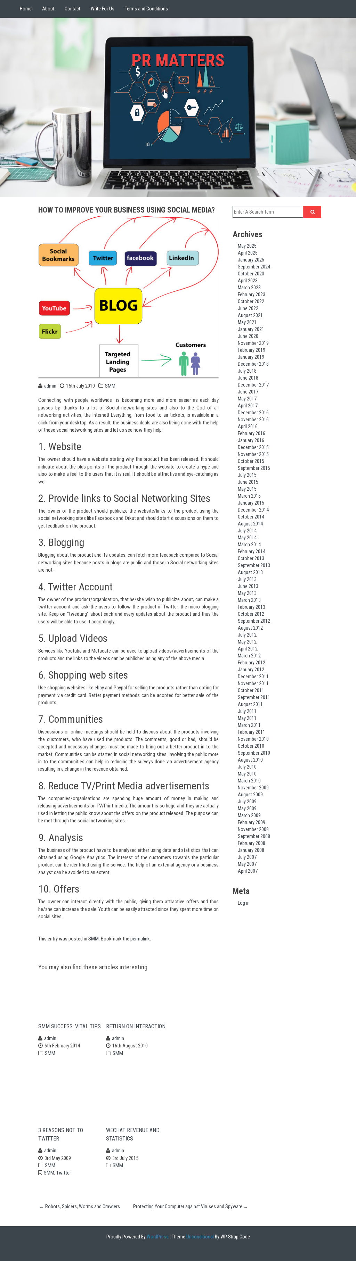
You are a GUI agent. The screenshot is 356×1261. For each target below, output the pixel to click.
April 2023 (248, 280)
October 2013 (251, 558)
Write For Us (102, 8)
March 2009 (249, 815)
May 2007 (247, 864)
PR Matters (178, 60)
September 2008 (254, 836)
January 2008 (251, 850)
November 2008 (253, 829)
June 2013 (248, 586)
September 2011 (254, 697)
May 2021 (247, 322)
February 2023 (251, 294)
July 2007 (247, 857)
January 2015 (251, 503)
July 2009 (247, 801)
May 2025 (247, 246)
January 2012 (251, 669)
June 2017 (248, 392)
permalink (140, 939)
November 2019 (253, 343)
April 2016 (248, 426)
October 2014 (251, 517)
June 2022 (248, 308)
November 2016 (253, 419)
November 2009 (253, 787)
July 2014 (247, 530)
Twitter (63, 1173)
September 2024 (254, 266)
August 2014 (250, 523)
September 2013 (254, 565)
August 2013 (250, 572)
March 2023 (249, 287)
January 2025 (251, 260)
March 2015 (249, 496)
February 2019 (251, 350)
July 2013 (247, 579)
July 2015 (247, 475)
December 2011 (253, 676)
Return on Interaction (135, 1026)
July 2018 (247, 371)
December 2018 (253, 364)
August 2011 (250, 704)
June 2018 (248, 378)
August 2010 (250, 760)
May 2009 (247, 808)
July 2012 (247, 635)
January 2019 (251, 357)
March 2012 (249, 655)
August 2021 (250, 315)
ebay (99, 688)
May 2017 (247, 398)
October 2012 (251, 614)
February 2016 (251, 433)
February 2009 (251, 822)
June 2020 (248, 336)
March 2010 (249, 780)
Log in (244, 903)
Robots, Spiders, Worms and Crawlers (79, 1206)
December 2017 (253, 385)
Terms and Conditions (146, 8)
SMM (110, 386)
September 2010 (254, 753)
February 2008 (251, 843)
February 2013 (251, 607)
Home (26, 8)
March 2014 (249, 544)
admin (50, 386)
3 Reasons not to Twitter (60, 1134)
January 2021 (251, 329)
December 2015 (253, 447)
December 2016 (253, 412)
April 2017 (248, 405)
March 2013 (249, 600)
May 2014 (247, 537)
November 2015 (253, 454)
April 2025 (248, 253)
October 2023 (251, 273)
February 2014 (251, 551)
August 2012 (250, 628)
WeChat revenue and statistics (133, 1134)
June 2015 (248, 482)
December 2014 (253, 510)
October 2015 (251, 461)
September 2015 (254, 468)
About (48, 8)
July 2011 (247, 711)
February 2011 (251, 732)
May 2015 (247, 489)
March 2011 (249, 725)
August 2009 (250, 794)
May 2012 (247, 642)
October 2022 (251, 301)
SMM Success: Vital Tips (69, 1026)
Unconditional (199, 1236)
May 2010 (247, 774)
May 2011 (247, 718)
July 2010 (247, 767)
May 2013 (247, 593)
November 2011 (253, 683)
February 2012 (251, 662)
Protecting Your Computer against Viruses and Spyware (190, 1206)
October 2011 (251, 690)
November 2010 (253, 739)
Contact (72, 8)
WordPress (157, 1236)
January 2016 (251, 440)
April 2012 (248, 649)
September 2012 (254, 621)
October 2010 (251, 746)
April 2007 (248, 871)
